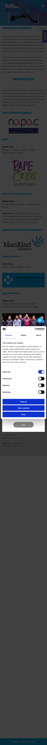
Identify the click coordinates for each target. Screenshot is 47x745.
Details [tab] (23, 335)
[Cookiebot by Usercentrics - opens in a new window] (34, 329)
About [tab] (38, 335)
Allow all (23, 402)
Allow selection (23, 408)
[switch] (41, 378)
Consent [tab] (8, 335)
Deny (23, 414)
